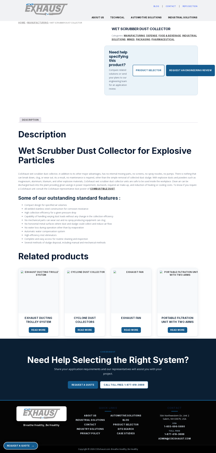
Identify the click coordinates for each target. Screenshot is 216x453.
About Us (90, 415)
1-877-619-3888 (175, 434)
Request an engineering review (190, 70)
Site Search (126, 429)
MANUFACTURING (37, 22)
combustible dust (102, 188)
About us (98, 17)
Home (21, 22)
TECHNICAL (117, 17)
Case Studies (126, 433)
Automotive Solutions (146, 17)
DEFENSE (151, 35)
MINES (131, 39)
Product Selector (148, 70)
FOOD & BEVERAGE (170, 35)
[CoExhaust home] (41, 413)
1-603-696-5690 (174, 426)
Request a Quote (83, 384)
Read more (38, 330)
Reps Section (190, 6)
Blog (156, 6)
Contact (171, 6)
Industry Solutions (90, 429)
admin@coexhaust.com (174, 438)
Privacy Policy (90, 433)
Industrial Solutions (182, 17)
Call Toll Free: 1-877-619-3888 (124, 384)
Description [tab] (30, 119)
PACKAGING (143, 39)
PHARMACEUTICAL (162, 39)
